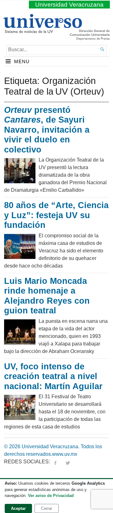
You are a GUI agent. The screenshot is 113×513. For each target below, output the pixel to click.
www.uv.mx (64, 454)
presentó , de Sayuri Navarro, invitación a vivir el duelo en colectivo (46, 129)
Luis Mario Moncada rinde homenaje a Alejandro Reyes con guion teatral (47, 296)
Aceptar (18, 508)
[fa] (55, 461)
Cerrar (46, 508)
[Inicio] (42, 30)
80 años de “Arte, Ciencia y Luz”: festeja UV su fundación (56, 215)
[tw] (68, 461)
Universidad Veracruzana (69, 4)
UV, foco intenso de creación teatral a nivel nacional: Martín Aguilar (54, 376)
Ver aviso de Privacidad (51, 495)
